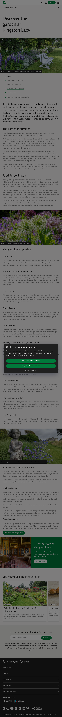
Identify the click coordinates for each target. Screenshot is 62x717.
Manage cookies (30, 370)
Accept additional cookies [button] (31, 360)
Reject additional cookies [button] (31, 366)
